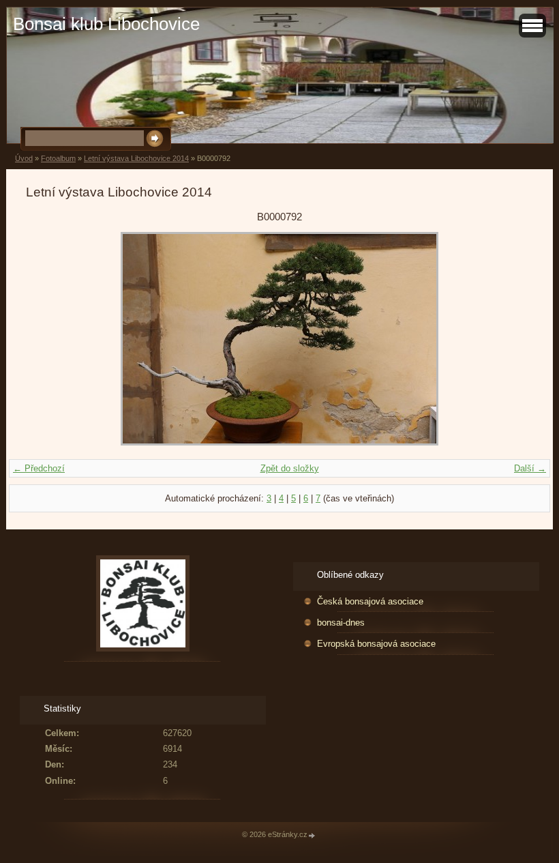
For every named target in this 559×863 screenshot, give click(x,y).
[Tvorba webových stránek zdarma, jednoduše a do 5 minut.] (312, 835)
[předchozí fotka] (48, 338)
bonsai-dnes (341, 622)
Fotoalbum (58, 158)
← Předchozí (39, 468)
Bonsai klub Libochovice (106, 23)
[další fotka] (511, 338)
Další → (530, 468)
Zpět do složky (289, 468)
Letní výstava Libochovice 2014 (136, 158)
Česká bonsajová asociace (370, 601)
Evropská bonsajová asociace (376, 644)
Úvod (24, 158)
